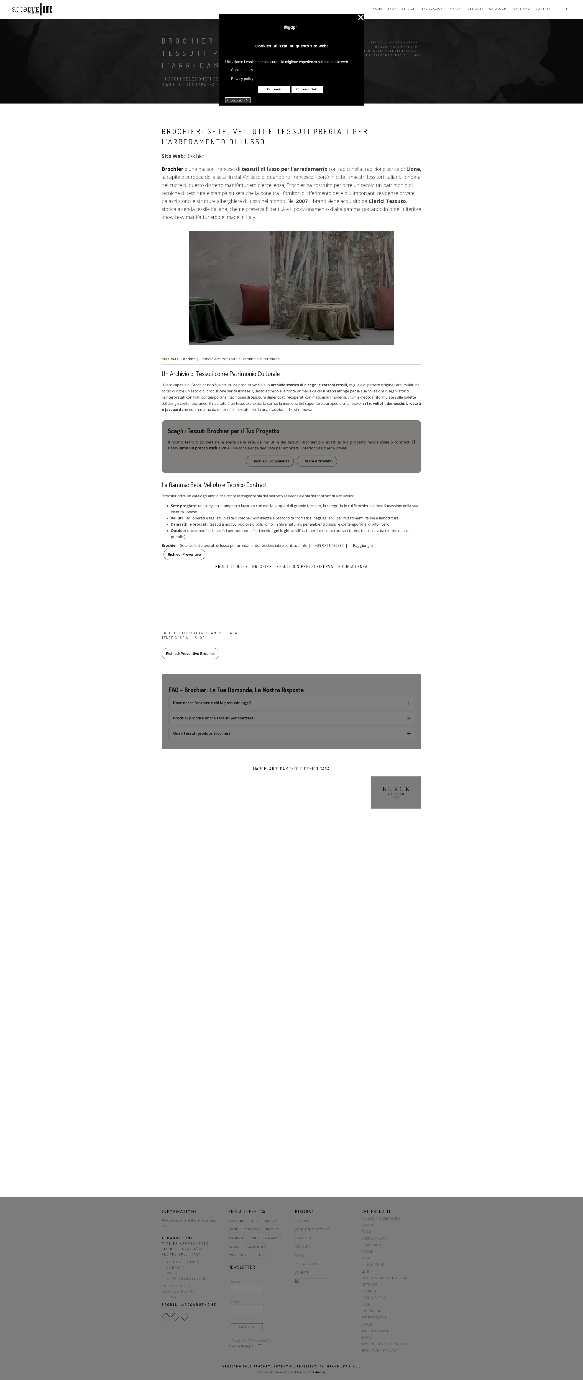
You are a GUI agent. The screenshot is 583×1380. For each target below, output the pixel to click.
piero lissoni (240, 1255)
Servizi (408, 8)
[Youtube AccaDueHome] (184, 1317)
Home (377, 8)
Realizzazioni (432, 8)
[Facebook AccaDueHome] (166, 1317)
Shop (392, 8)
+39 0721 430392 (329, 545)
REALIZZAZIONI (306, 1264)
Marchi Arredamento (396, 46)
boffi (234, 1229)
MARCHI (300, 1255)
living (254, 1238)
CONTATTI (176, 1267)
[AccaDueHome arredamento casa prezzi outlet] (192, 1223)
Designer (475, 8)
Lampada (237, 1238)
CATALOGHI (303, 1238)
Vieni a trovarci (318, 461)
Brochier (195, 155)
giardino (272, 1229)
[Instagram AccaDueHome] (175, 1317)
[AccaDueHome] (32, 9)
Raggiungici (363, 545)
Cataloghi (498, 8)
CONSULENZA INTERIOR (312, 1229)
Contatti (544, 8)
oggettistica (255, 1246)
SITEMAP (170, 1297)
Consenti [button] (274, 89)
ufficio (261, 1255)
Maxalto (272, 1238)
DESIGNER (302, 1247)
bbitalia (270, 1221)
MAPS (172, 1273)
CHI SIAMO (302, 1221)
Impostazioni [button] (238, 100)
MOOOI (235, 1246)
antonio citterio (244, 1220)
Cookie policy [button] (242, 70)
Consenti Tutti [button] (307, 89)
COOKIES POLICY (178, 1291)
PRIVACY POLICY (178, 1286)
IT (567, 8)
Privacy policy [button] (242, 79)
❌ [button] (361, 18)
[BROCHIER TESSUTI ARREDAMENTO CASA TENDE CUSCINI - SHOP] (203, 603)
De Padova (252, 1229)
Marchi (456, 8)
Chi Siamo (521, 8)
